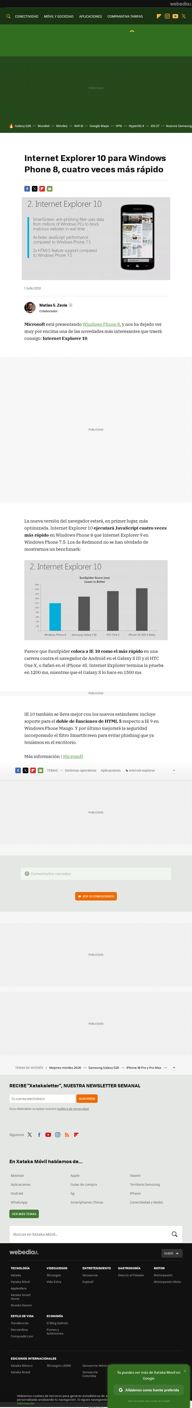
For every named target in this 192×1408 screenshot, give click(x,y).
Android (17, 1193)
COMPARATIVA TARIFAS (125, 16)
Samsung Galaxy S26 (104, 1067)
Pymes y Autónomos (55, 1331)
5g (72, 1193)
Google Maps (99, 125)
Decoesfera (19, 1329)
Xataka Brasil (20, 1372)
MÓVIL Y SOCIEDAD (59, 16)
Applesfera (18, 1288)
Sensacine (90, 1275)
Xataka (16, 1275)
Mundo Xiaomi (21, 1305)
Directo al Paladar (131, 1275)
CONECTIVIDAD (26, 16)
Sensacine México (95, 1365)
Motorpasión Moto (167, 1281)
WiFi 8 (78, 125)
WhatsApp (19, 1202)
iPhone (135, 1193)
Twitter (183, 16)
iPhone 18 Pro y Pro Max (144, 1067)
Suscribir (87, 1098)
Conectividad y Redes (146, 1202)
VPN (119, 125)
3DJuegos (54, 1275)
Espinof (87, 1281)
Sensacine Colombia (90, 1374)
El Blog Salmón (57, 1323)
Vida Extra (54, 1281)
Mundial (43, 125)
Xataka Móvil (20, 1281)
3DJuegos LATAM (59, 1365)
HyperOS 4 (136, 125)
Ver (98, 896)
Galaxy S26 (23, 125)
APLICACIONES (90, 16)
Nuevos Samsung (179, 125)
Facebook (27, 189)
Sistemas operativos (80, 770)
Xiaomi (135, 1175)
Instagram (167, 16)
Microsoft (73, 756)
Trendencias (20, 1323)
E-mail (49, 189)
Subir (168, 1253)
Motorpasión (163, 1275)
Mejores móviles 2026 (65, 1067)
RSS (67, 1134)
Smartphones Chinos (86, 1202)
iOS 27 (155, 125)
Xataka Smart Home (21, 1297)
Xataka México (22, 1365)
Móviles (61, 125)
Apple (75, 1175)
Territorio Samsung (145, 1184)
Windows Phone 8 (101, 324)
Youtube (175, 16)
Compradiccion (22, 1336)
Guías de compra (83, 1184)
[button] (55, 305)
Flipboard (159, 16)
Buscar (174, 1234)
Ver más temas (24, 1214)
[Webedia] (181, 4)
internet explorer (142, 770)
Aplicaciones (111, 770)
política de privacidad (73, 1108)
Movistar (17, 1175)
